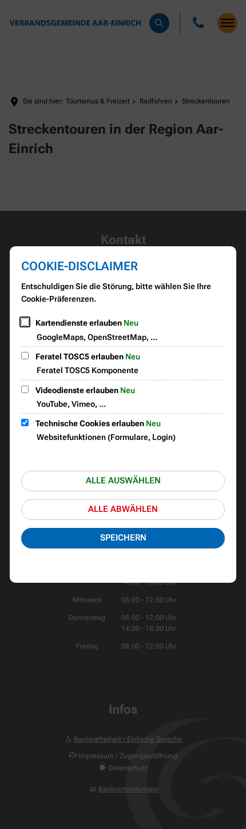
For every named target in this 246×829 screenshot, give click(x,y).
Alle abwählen (123, 509)
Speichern (123, 537)
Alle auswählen (123, 480)
